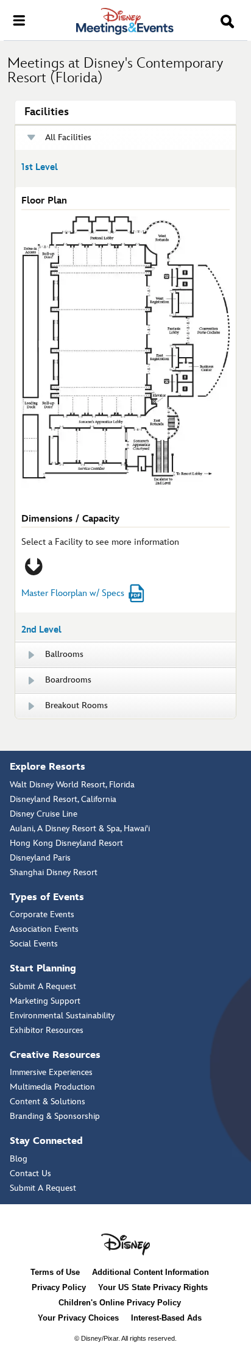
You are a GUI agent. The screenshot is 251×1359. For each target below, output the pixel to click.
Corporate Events (42, 914)
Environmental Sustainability (62, 1015)
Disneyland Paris (40, 858)
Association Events (44, 929)
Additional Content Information (150, 1272)
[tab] (125, 381)
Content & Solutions (47, 1101)
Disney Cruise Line (43, 814)
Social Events (34, 944)
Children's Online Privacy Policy (119, 1302)
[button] (227, 22)
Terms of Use (55, 1272)
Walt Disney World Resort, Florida (72, 784)
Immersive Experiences (51, 1072)
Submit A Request (43, 986)
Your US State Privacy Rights (153, 1287)
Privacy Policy (59, 1287)
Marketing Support (45, 1001)
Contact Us (30, 1173)
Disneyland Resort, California (63, 799)
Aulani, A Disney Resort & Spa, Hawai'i (80, 828)
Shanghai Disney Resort (53, 872)
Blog (18, 1159)
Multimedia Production (52, 1087)
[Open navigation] (19, 19)
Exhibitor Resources (46, 1030)
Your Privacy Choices (78, 1317)
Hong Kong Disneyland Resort (66, 843)
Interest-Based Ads (166, 1317)
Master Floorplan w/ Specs (72, 593)
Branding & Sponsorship (55, 1116)
